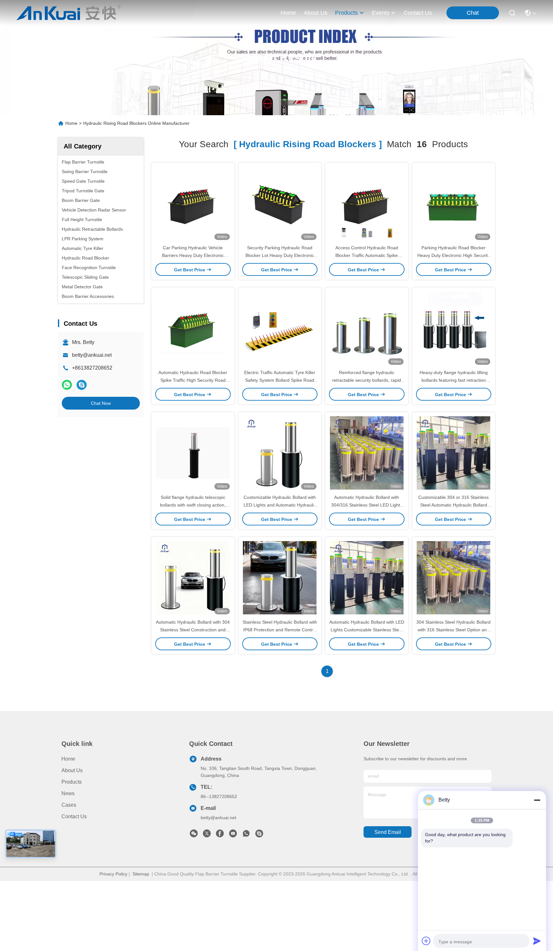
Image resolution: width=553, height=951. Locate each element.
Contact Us (74, 816)
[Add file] (426, 941)
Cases (68, 805)
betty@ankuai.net (92, 355)
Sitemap (140, 873)
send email (387, 832)
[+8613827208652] (259, 835)
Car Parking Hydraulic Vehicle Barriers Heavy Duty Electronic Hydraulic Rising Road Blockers (193, 255)
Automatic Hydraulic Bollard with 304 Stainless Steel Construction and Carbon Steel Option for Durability (193, 629)
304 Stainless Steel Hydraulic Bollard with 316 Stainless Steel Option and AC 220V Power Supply (453, 629)
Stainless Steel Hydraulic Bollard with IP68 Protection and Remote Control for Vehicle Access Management (280, 629)
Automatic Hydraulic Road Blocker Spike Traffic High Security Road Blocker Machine (192, 380)
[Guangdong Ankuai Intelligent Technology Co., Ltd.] (68, 13)
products (346, 13)
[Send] (537, 941)
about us (315, 13)
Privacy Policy (113, 873)
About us (72, 770)
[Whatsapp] (67, 385)
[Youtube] (232, 835)
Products (71, 782)
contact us (418, 13)
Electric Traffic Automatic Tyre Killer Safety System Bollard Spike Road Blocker (279, 380)
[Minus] (537, 800)
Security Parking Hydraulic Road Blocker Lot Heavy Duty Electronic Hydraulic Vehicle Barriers (279, 255)
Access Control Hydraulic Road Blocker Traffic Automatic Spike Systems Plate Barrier (366, 255)
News (68, 793)
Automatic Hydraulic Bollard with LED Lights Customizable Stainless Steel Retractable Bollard (366, 629)
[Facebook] (219, 835)
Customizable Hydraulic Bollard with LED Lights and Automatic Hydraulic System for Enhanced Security (280, 505)
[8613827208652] (246, 835)
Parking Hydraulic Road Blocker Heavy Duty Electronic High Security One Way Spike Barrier (453, 255)
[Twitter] (206, 835)
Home (288, 13)
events (380, 13)
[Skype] (81, 385)
